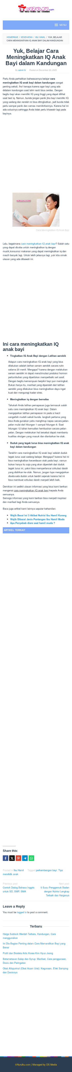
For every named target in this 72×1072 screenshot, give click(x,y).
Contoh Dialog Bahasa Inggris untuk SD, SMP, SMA (19, 887)
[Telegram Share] (25, 858)
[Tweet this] (12, 858)
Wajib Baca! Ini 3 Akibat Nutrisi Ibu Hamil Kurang (38, 515)
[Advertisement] (36, 154)
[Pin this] (18, 858)
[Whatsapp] (31, 858)
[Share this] (5, 858)
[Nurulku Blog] (36, 8)
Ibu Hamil (19, 870)
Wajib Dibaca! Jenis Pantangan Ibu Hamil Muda (37, 519)
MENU (62, 25)
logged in (22, 912)
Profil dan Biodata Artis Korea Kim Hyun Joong (28, 953)
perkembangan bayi (46, 870)
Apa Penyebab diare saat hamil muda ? (32, 523)
